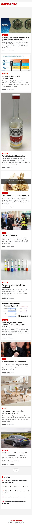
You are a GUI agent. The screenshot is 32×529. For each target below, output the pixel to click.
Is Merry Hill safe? (10, 235)
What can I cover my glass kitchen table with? (13, 412)
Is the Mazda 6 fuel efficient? (14, 453)
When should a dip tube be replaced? (13, 286)
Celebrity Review (9, 4)
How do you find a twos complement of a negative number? (13, 325)
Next (16, 470)
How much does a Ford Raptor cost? (15, 497)
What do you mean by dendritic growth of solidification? (15, 38)
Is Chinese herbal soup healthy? (15, 196)
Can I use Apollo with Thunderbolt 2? (11, 77)
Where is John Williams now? (14, 361)
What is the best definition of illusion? (16, 487)
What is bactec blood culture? (14, 156)
